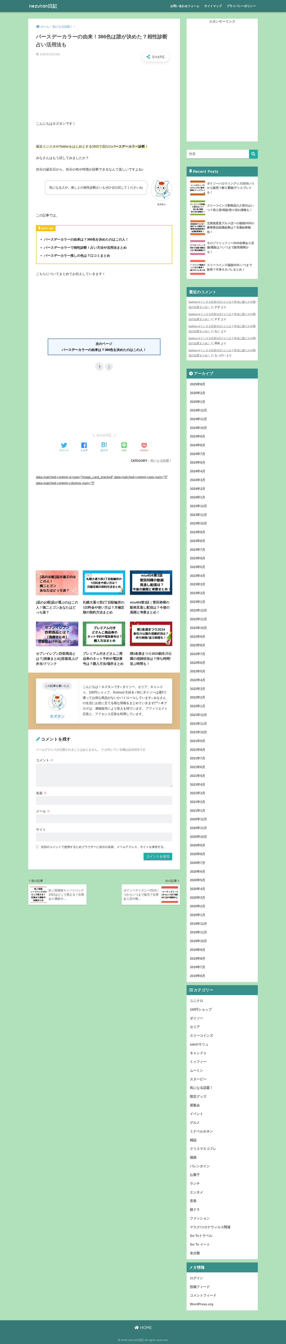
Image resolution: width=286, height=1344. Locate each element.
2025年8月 (197, 384)
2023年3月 (197, 584)
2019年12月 (198, 924)
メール (43, 811)
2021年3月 (197, 793)
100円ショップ (201, 1009)
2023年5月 (197, 567)
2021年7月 (197, 758)
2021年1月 (197, 811)
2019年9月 (197, 950)
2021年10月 (198, 732)
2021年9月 (197, 741)
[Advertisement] (104, 93)
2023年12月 (198, 506)
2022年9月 (197, 637)
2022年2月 (197, 697)
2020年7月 (197, 863)
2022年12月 (198, 610)
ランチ (195, 1183)
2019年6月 (197, 976)
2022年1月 (197, 706)
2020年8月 (197, 854)
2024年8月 (197, 445)
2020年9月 (197, 845)
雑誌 (193, 1140)
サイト (41, 829)
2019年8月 (197, 958)
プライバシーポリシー (241, 6)
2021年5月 (197, 776)
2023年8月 (197, 541)
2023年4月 (197, 576)
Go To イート (200, 1244)
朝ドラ (195, 1209)
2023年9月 (197, 532)
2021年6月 (197, 767)
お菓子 (195, 1175)
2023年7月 (197, 550)
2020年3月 (197, 898)
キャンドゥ (198, 1053)
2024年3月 (197, 480)
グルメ (195, 1122)
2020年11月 (198, 828)
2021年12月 (198, 715)
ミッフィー (198, 1062)
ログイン (196, 1278)
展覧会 (195, 1105)
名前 (41, 793)
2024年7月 (197, 454)
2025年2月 (197, 393)
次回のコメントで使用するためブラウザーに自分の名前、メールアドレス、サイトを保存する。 (103, 847)
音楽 (193, 1201)
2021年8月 (197, 750)
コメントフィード (203, 1295)
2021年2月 (197, 802)
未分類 (195, 1253)
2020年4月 (197, 889)
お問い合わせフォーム (184, 6)
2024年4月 (197, 471)
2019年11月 (198, 932)
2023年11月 (198, 515)
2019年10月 (198, 941)
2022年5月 (197, 671)
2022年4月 (197, 680)
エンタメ (196, 1192)
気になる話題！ (161, 461)
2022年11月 (198, 619)
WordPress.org (201, 1304)
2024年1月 (197, 497)
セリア (195, 1027)
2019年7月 (197, 967)
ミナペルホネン (201, 1131)
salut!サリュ (199, 1044)
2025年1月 (197, 402)
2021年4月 (197, 784)
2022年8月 (197, 645)
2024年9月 (197, 436)
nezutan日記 (43, 6)
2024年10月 (198, 428)
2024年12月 (198, 410)
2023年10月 (198, 523)
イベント (196, 1114)
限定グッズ (198, 1096)
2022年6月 (197, 663)
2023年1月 (197, 602)
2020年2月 (197, 906)
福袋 (193, 1157)
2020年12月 (198, 819)
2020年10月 (198, 837)
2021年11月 (198, 724)
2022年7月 (197, 654)
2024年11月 (198, 419)
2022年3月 (197, 689)
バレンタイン (200, 1166)
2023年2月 (197, 593)
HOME (145, 1327)
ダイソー (196, 1018)
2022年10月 (198, 628)
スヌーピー (198, 1079)
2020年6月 (197, 871)
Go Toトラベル (201, 1236)
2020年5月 (197, 880)
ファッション (200, 1218)
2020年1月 (197, 915)
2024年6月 (197, 462)
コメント (45, 760)
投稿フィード (200, 1287)
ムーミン (196, 1070)
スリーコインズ (201, 1035)
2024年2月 (197, 489)
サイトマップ (213, 6)
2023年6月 (197, 558)
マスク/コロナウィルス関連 (210, 1227)
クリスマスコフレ (203, 1149)
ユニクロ (196, 1001)
